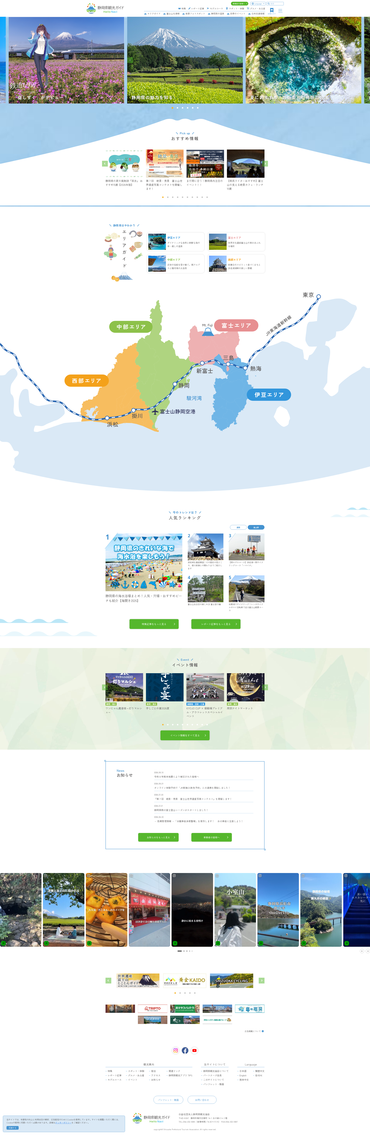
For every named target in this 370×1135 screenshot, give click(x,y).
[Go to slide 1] (179, 951)
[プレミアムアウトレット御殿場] (217, 1009)
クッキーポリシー (63, 1122)
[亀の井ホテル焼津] (120, 1009)
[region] (185, 912)
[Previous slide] (130, 60)
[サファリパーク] (185, 1009)
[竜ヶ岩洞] (249, 1009)
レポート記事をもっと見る (216, 624)
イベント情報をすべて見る (185, 735)
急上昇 (256, 527)
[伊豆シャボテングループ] (217, 1020)
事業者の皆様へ (212, 837)
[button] (172, 108)
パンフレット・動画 (168, 1100)
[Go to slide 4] (189, 951)
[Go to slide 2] (184, 951)
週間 (238, 527)
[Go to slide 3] (187, 951)
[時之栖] (185, 1020)
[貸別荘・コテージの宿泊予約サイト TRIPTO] (152, 1009)
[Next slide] (240, 60)
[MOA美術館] (152, 1020)
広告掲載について (253, 1031)
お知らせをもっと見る (158, 837)
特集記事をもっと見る (154, 624)
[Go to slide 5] (192, 951)
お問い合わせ (202, 1100)
